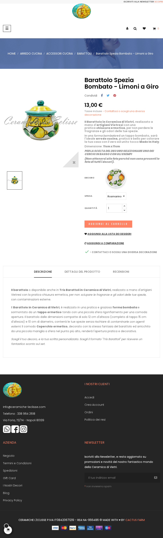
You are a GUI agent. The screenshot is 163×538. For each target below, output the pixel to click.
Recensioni (121, 272)
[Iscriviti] (156, 478)
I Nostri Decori (12, 485)
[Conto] (127, 28)
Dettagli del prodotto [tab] (82, 272)
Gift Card (9, 478)
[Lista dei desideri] (146, 28)
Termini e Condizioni (17, 463)
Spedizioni (10, 471)
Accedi (89, 397)
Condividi (102, 96)
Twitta (108, 96)
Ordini (88, 412)
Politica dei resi (95, 420)
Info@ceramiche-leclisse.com (24, 407)
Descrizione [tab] (43, 272)
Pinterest (114, 96)
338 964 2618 (26, 414)
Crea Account (94, 405)
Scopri (158, 1)
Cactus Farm (135, 520)
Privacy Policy (12, 500)
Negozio (9, 456)
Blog (6, 493)
